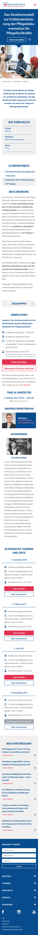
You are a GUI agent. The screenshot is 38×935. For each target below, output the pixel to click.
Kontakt (6, 876)
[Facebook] (4, 912)
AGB (3, 918)
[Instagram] (19, 912)
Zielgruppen (19, 303)
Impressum (5, 924)
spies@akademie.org (26, 422)
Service (6, 897)
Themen (6, 883)
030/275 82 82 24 (25, 420)
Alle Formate (8, 855)
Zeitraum (7, 861)
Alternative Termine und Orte (19, 368)
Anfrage (26, 385)
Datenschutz (6, 921)
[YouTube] (34, 912)
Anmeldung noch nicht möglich (19, 721)
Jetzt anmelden (16, 39)
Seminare (17, 82)
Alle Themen (8, 850)
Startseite (6, 82)
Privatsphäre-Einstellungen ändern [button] (12, 929)
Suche (19, 866)
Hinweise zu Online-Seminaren (11, 927)
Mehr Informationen (19, 594)
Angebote (7, 890)
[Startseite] (14, 4)
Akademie (7, 904)
